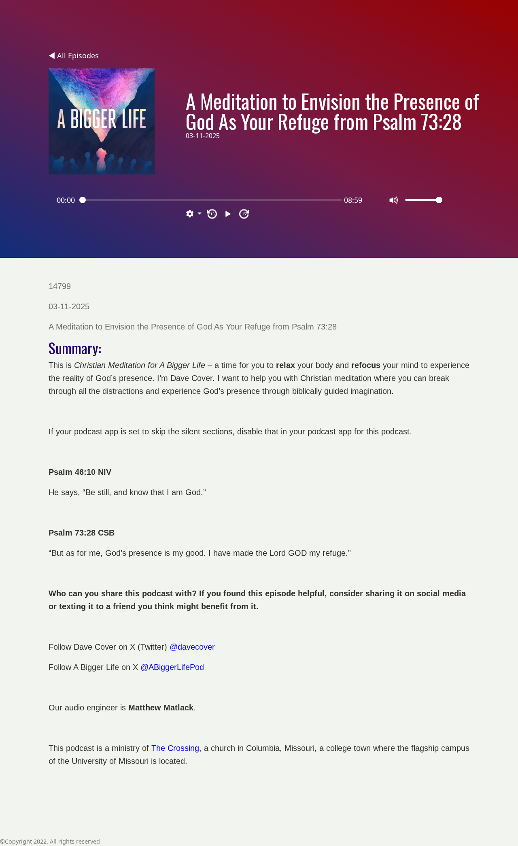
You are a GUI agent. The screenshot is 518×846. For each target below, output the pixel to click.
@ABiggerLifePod (172, 667)
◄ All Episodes (74, 55)
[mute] (394, 200)
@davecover (192, 646)
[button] (194, 214)
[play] (228, 214)
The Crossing (175, 748)
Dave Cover (95, 646)
